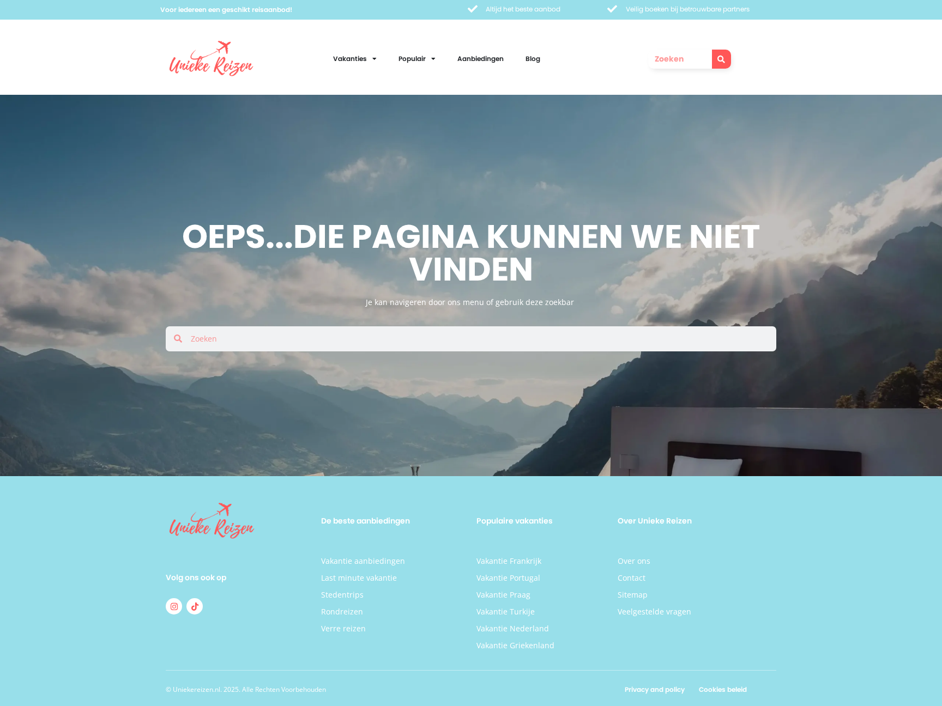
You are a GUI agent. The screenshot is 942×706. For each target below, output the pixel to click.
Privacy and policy (655, 689)
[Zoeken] (721, 59)
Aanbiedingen (480, 58)
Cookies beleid (723, 689)
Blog (533, 58)
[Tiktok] (194, 606)
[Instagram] (174, 606)
